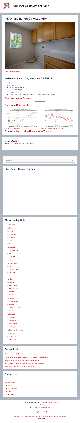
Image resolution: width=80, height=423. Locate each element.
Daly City (12, 247)
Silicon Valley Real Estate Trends (40, 412)
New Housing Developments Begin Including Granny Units (24, 360)
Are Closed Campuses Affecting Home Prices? (20, 366)
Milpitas (11, 282)
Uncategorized (10, 395)
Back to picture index (12, 71)
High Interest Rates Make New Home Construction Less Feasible (26, 357)
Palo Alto (12, 298)
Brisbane (12, 231)
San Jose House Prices (12, 129)
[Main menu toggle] (76, 6)
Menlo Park (12, 276)
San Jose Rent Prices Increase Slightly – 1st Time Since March (25, 363)
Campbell (12, 237)
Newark (11, 292)
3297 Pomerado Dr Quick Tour (15, 354)
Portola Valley (13, 301)
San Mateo (12, 320)
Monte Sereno (13, 285)
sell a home (8, 391)
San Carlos (12, 314)
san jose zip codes (11, 388)
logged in (17, 143)
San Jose (12, 317)
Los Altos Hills (13, 269)
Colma (11, 241)
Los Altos (12, 266)
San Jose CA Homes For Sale (31, 6)
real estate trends (10, 382)
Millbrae (11, 279)
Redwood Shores (14, 308)
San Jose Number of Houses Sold (52, 129)
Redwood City (13, 304)
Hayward (12, 260)
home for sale (9, 379)
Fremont (12, 257)
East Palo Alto (13, 250)
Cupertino (12, 244)
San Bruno (12, 311)
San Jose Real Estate (17, 105)
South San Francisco (16, 330)
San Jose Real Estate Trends (56, 416)
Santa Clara (13, 323)
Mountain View (14, 288)
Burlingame (12, 234)
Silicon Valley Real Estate (50, 402)
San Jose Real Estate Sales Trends (33, 131)
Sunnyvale (12, 333)
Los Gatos (12, 273)
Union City (12, 336)
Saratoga (12, 327)
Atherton (12, 225)
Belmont (12, 228)
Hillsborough (13, 263)
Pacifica (11, 295)
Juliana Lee (26, 402)
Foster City (12, 253)
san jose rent (9, 385)
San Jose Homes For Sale (18, 98)
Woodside (12, 339)
